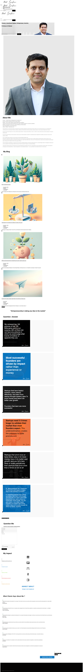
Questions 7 (5, 348)
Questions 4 (5, 414)
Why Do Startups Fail (6, 184)
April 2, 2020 (5, 301)
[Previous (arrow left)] (55, 654)
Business (4, 188)
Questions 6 (5, 382)
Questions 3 (5, 480)
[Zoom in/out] (60, 653)
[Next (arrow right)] (57, 654)
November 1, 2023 (5, 225)
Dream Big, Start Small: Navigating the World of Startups (13, 298)
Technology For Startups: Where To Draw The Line (12, 222)
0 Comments (5, 266)
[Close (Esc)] (55, 653)
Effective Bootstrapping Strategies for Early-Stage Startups (14, 260)
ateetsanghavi (6, 227)
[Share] (57, 653)
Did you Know (4, 516)
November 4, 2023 (5, 187)
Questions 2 (5, 514)
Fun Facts (3, 384)
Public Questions (4, 450)
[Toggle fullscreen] (58, 653)
